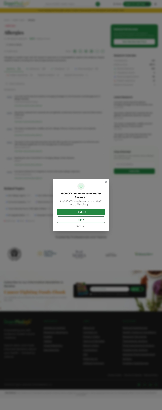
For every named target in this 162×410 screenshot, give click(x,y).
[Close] (106, 182)
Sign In (81, 219)
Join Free (81, 211)
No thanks (81, 226)
